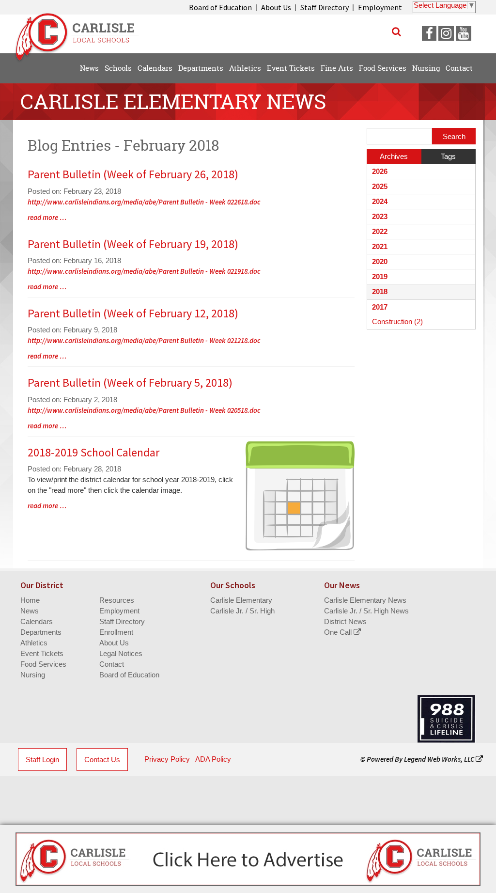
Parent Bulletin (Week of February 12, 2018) (133, 313)
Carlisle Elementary (241, 600)
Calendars (36, 621)
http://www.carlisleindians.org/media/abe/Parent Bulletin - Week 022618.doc (144, 201)
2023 (380, 216)
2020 (380, 261)
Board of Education (220, 7)
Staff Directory (324, 7)
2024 (380, 201)
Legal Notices (120, 653)
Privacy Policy (167, 759)
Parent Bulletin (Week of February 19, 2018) (133, 243)
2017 (380, 307)
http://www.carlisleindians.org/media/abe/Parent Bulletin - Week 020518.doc (144, 410)
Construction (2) (397, 321)
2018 (380, 291)
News (29, 611)
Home (30, 600)
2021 (380, 246)
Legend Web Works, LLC (440, 759)
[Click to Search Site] (396, 31)
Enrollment (116, 632)
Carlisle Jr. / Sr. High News (366, 611)
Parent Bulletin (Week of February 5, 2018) (130, 382)
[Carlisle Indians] (81, 33)
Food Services (43, 664)
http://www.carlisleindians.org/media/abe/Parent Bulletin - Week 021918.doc (144, 271)
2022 (380, 231)
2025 (380, 186)
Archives (394, 156)
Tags (448, 156)
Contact (111, 664)
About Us (276, 7)
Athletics (33, 643)
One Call (339, 632)
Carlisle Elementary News (365, 600)
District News (345, 621)
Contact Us (102, 759)
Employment (380, 7)
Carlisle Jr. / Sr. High (242, 611)
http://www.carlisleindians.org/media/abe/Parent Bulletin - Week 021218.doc (144, 340)
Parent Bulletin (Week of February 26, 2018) (133, 174)
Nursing (32, 675)
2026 (380, 171)
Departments (41, 632)
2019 (380, 276)
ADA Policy (213, 759)
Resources (116, 600)
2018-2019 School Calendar (93, 452)
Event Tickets (41, 653)
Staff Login (42, 759)
